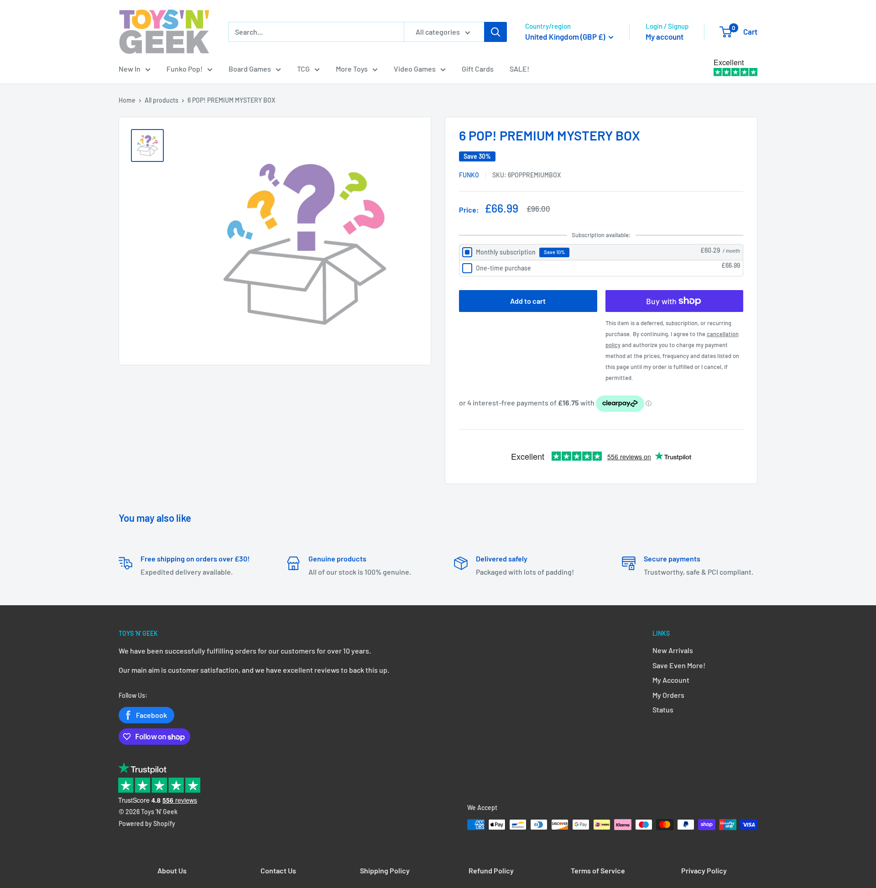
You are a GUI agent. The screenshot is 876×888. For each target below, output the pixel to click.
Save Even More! (678, 665)
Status (662, 709)
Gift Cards (478, 68)
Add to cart (528, 300)
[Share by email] (741, 174)
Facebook (151, 715)
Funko (469, 175)
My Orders (668, 695)
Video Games (415, 68)
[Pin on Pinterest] (722, 174)
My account (664, 36)
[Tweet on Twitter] (732, 174)
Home (127, 100)
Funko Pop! (185, 68)
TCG (303, 68)
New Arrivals (672, 650)
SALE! (519, 68)
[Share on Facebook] (713, 174)
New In (130, 68)
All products (161, 100)
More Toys (352, 68)
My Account (670, 679)
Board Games (250, 68)
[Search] (495, 32)
